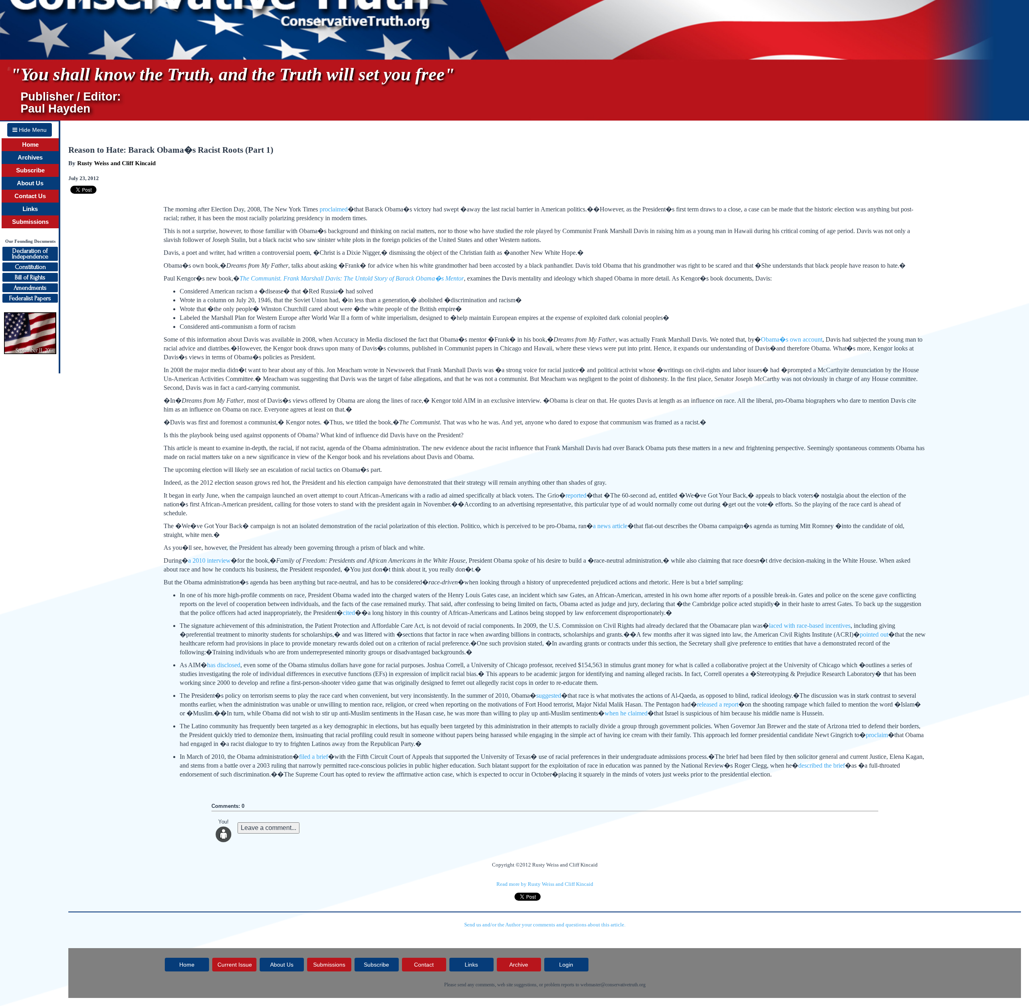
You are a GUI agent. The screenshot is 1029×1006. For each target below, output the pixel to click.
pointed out (874, 634)
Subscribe (30, 170)
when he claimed (626, 713)
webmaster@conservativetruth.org (613, 985)
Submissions (30, 222)
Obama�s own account (791, 339)
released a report (717, 704)
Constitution (30, 266)
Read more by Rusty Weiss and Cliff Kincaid (544, 884)
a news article (610, 525)
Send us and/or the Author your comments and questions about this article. (544, 925)
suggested (548, 695)
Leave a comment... (268, 827)
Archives (30, 157)
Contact (424, 964)
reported (576, 495)
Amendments (30, 287)
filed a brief (313, 756)
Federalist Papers (30, 298)
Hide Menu (32, 130)
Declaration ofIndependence (30, 253)
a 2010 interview (209, 560)
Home (30, 144)
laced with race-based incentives (810, 625)
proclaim (877, 734)
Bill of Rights (30, 277)
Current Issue (234, 964)
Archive (518, 964)
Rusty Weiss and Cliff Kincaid (116, 163)
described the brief (821, 765)
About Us (30, 183)
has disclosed (223, 665)
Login (566, 964)
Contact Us (30, 196)
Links (30, 209)
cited (349, 612)
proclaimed (334, 209)
